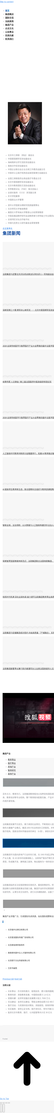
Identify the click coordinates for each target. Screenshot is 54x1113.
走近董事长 (7, 228)
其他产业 (12, 774)
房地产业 (12, 767)
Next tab (18, 979)
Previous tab (8, 979)
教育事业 (12, 760)
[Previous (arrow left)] (1, 1108)
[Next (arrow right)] (4, 1108)
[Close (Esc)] (1, 1102)
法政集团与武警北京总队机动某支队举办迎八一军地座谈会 (28, 274)
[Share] (4, 1102)
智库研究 (12, 770)
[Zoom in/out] (9, 1102)
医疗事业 (12, 763)
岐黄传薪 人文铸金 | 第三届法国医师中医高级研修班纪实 (27, 382)
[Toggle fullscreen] (6, 1102)
